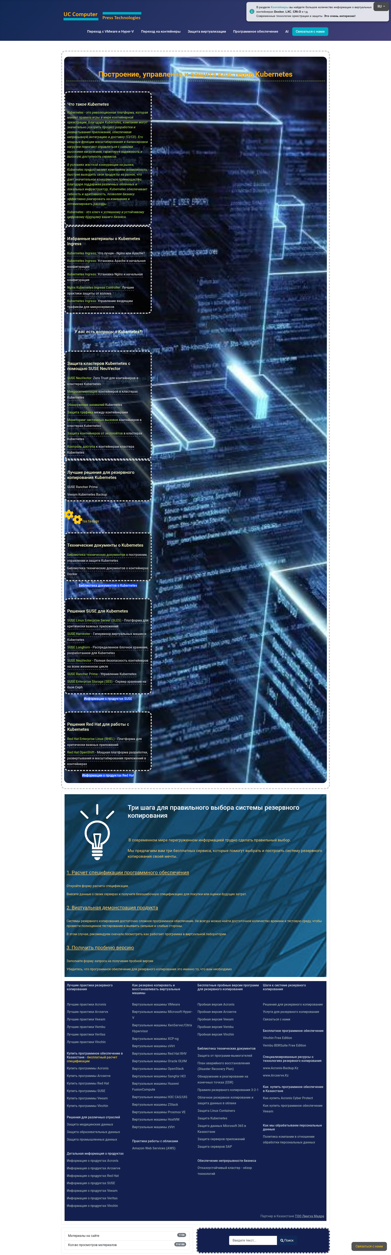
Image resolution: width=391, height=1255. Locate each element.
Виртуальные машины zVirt (153, 1127)
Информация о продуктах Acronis (92, 1161)
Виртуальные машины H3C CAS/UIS (159, 1097)
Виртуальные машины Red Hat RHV (159, 1054)
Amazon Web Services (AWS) (154, 1148)
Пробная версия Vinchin (216, 1034)
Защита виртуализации (207, 31)
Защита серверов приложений (221, 1139)
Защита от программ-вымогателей (225, 1056)
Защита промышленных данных (92, 1139)
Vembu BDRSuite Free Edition (284, 1045)
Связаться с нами (310, 31)
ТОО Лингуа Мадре (309, 1216)
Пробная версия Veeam (216, 1019)
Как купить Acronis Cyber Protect (288, 1098)
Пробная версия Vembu (216, 1027)
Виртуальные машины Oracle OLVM (159, 1061)
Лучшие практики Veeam (86, 1019)
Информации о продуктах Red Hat (108, 775)
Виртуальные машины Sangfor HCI (159, 1076)
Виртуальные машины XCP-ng (155, 1039)
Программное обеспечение (255, 31)
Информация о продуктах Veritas (92, 1198)
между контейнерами (97, 412)
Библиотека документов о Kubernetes (108, 585)
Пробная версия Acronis (216, 1004)
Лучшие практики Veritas (86, 1034)
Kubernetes (94, 405)
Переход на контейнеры (161, 31)
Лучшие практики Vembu (86, 1027)
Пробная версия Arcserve (217, 1012)
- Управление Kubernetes (101, 674)
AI (287, 31)
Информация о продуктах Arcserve (93, 1168)
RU (380, 6)
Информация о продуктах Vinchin (92, 1206)
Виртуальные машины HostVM (155, 1119)
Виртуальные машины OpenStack (158, 1069)
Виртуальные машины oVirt (153, 1046)
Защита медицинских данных (90, 1124)
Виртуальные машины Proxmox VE (159, 1112)
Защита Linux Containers (216, 1111)
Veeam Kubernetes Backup (87, 494)
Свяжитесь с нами (108, 340)
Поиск (289, 1240)
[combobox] (253, 1240)
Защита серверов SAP (215, 1147)
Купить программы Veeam (87, 1098)
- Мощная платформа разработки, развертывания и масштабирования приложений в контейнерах (107, 758)
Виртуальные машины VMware (156, 1004)
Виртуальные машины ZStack (155, 1105)
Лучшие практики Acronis (86, 1004)
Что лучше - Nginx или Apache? (106, 253)
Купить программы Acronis (88, 1068)
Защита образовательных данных (93, 1132)
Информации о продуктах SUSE (108, 699)
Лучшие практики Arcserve (87, 1012)
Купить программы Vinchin (87, 1106)
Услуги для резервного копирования (291, 1012)
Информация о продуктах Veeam (92, 1191)
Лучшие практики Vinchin (86, 1042)
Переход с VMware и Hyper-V (110, 31)
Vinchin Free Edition (277, 1038)
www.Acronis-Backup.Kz (280, 1068)
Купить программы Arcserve (89, 1076)
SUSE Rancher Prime (82, 487)
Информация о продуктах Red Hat (93, 1176)
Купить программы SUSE (86, 1091)
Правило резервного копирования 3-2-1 (228, 1090)
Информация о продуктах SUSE (91, 1183)
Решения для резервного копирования (293, 1004)
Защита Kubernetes (212, 1118)
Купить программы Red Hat (88, 1083)
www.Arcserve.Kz (276, 1075)
